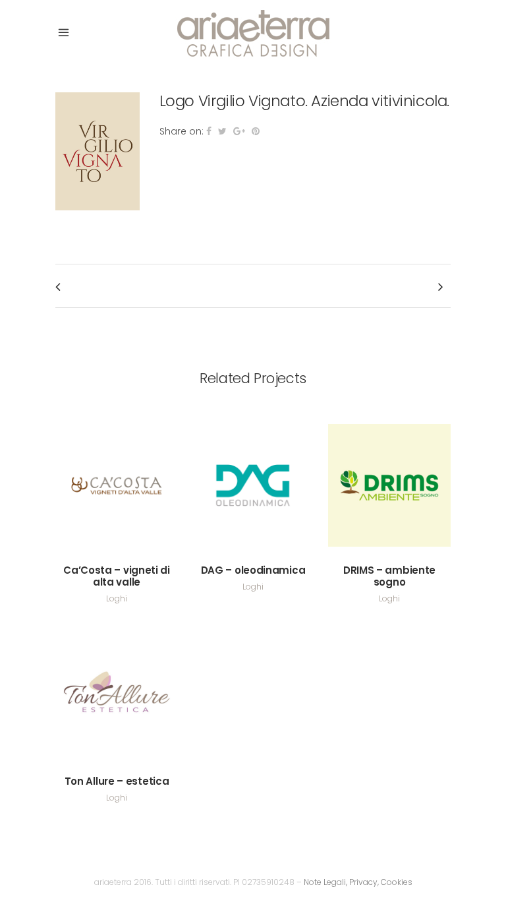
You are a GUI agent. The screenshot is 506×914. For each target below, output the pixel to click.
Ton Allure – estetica (117, 781)
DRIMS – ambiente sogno (389, 576)
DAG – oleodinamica (253, 570)
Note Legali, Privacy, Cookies (358, 882)
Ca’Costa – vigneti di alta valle (116, 576)
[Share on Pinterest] (256, 131)
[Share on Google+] (239, 131)
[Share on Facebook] (208, 131)
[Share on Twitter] (222, 131)
